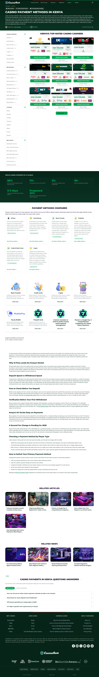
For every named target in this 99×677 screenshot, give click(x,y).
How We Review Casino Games (33, 631)
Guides (76, 2)
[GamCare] (33, 661)
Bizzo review (83, 107)
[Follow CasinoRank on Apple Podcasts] (92, 646)
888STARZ (11, 629)
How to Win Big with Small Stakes (61, 626)
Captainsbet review (40, 83)
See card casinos (11, 269)
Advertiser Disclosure (87, 27)
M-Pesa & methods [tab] (21, 588)
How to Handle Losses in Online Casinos (61, 631)
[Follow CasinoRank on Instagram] (77, 646)
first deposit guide (43, 406)
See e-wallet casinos (79, 241)
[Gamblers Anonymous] (22, 661)
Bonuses (53, 2)
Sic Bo (33, 626)
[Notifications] (92, 2)
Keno (32, 623)
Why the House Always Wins (61, 620)
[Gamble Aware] (68, 661)
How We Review (87, 626)
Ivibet (10, 631)
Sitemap (74, 674)
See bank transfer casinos (59, 241)
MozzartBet (10, 620)
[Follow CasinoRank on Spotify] (88, 646)
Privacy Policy (88, 631)
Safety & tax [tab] (10, 588)
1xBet (10, 623)
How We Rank (87, 629)
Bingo (33, 620)
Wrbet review (83, 60)
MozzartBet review (40, 60)
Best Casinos (44, 2)
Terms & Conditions (27, 674)
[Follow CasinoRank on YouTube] (84, 646)
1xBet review (61, 60)
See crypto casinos (34, 269)
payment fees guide (31, 395)
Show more (61, 113)
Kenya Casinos (35, 2)
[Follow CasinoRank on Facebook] (73, 646)
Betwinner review (61, 83)
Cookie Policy (52, 674)
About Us (87, 620)
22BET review (40, 107)
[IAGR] (14, 661)
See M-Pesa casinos (12, 241)
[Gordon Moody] (47, 661)
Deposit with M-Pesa (40, 57)
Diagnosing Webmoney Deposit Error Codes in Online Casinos (14, 339)
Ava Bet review (83, 83)
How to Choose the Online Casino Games (62, 623)
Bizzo (10, 626)
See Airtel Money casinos (36, 241)
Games (69, 2)
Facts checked (27, 27)
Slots (32, 629)
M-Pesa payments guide (21, 472)
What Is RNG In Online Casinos (62, 629)
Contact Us (87, 623)
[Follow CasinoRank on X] (80, 646)
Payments (61, 2)
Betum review (61, 107)
